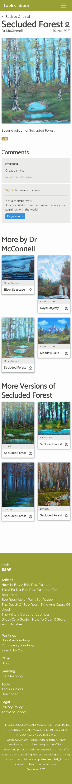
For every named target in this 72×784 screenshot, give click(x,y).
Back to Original (17, 17)
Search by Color (14, 650)
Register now (15, 216)
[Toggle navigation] (63, 6)
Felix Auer (33, 769)
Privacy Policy (12, 707)
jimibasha (11, 164)
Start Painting (12, 676)
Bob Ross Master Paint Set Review (28, 599)
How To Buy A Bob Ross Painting (27, 585)
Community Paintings (18, 645)
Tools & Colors (12, 689)
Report (8, 177)
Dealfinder (10, 694)
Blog (5, 663)
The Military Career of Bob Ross (25, 614)
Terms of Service (14, 712)
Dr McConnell (12, 31)
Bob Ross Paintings (16, 640)
